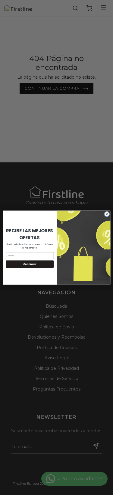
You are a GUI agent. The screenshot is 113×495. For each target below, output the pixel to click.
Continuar (29, 263)
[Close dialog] (106, 214)
